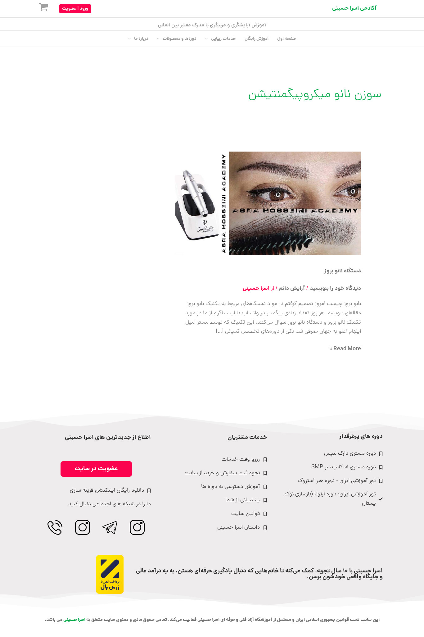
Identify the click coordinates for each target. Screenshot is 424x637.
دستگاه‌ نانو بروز (342, 271)
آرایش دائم (292, 288)
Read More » (345, 349)
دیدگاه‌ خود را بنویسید (335, 288)
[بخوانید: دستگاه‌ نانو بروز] (268, 203)
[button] (75, 8)
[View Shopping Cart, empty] (38, 8)
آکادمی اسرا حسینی (354, 8)
